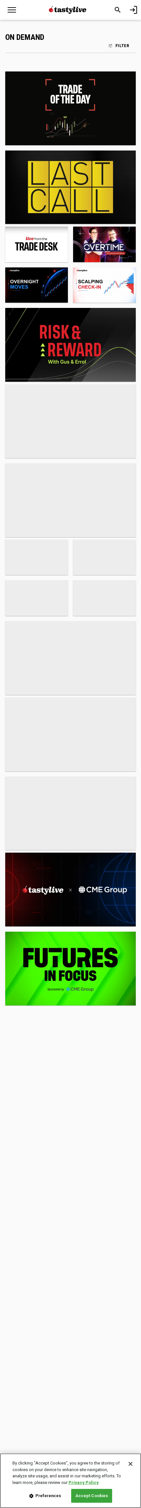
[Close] (130, 1464)
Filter (122, 45)
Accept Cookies (91, 1496)
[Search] (118, 10)
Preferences (48, 1496)
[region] (70, 1480)
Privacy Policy (84, 1482)
